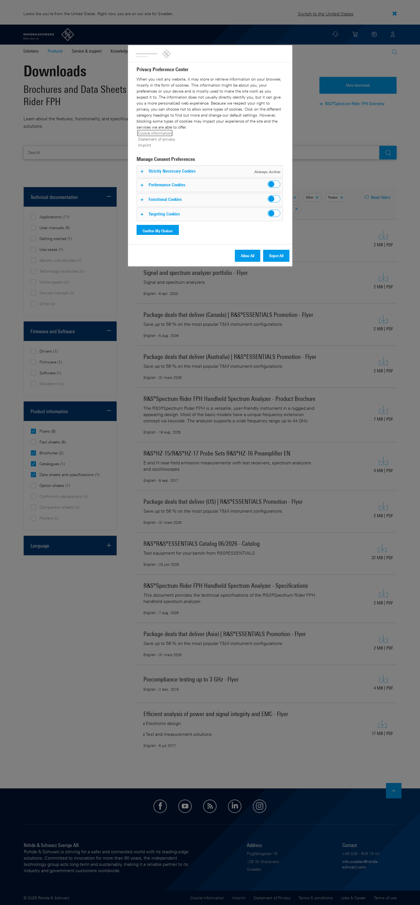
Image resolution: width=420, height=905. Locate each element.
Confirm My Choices (158, 230)
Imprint (144, 145)
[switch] (273, 184)
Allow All (247, 255)
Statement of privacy (156, 139)
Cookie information (155, 133)
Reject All (276, 255)
